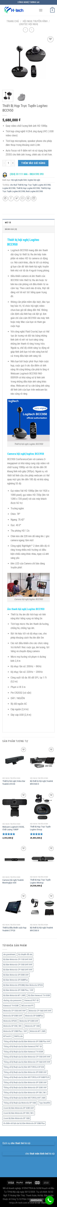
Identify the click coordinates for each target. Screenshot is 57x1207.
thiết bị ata (18, 1036)
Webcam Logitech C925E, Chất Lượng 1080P (13, 828)
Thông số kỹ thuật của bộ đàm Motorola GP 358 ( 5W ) (25, 1092)
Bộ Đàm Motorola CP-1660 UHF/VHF (17, 969)
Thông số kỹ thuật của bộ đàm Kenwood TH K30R (23, 1051)
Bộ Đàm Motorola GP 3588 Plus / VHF (18, 990)
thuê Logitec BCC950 (34, 191)
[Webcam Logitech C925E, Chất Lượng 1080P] (14, 806)
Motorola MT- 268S (37, 1031)
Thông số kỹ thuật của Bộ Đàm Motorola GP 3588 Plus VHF (26, 1041)
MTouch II (7, 1036)
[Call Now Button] (49, 1200)
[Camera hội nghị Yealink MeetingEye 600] (14, 860)
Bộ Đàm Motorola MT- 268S (14, 995)
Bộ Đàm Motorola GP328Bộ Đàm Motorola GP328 (23, 985)
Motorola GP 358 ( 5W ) (12, 1026)
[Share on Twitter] (16, 198)
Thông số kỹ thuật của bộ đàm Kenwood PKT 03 (22, 1046)
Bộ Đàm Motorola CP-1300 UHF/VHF (17, 964)
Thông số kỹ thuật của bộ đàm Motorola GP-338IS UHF (25, 1072)
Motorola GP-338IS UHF (12, 1016)
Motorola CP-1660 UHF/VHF (40, 1010)
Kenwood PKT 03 (31, 1000)
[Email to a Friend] (22, 198)
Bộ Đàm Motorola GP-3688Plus (15, 980)
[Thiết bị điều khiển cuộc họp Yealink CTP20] (14, 907)
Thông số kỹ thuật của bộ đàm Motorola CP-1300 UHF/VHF (26, 1057)
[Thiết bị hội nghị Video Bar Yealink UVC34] (14, 761)
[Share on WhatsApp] (5, 198)
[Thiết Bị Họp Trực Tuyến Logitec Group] (42, 806)
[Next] (49, 61)
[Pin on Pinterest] (28, 198)
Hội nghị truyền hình (35, 21)
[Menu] (41, 10)
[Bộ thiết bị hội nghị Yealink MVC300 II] (42, 907)
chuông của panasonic (12, 1000)
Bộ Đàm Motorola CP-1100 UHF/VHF (17, 959)
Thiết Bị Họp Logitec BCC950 (28, 188)
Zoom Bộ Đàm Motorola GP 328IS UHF (18, 1108)
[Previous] (7, 61)
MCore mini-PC (28, 1005)
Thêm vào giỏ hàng (33, 163)
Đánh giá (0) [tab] (11, 229)
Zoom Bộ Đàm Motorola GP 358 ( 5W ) (18, 1113)
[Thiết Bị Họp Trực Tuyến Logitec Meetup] (42, 860)
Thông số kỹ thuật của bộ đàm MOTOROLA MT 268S (24, 1098)
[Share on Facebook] (11, 198)
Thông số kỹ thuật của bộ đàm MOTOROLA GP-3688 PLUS (26, 1077)
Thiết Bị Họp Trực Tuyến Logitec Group (40, 828)
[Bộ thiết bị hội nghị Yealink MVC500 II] (42, 761)
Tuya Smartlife (44, 1103)
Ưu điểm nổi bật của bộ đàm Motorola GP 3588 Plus (24, 1123)
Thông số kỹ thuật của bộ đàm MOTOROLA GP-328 (23, 1067)
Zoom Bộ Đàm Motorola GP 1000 (16, 1118)
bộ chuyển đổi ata (25, 954)
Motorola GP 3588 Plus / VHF (15, 1031)
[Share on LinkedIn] (33, 198)
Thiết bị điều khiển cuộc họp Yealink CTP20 (14, 929)
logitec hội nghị (28, 24)
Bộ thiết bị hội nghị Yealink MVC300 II (41, 929)
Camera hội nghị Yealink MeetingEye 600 (13, 881)
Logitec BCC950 (8, 188)
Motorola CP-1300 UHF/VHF (14, 1010)
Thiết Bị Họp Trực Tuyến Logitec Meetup (40, 881)
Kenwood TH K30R (11, 1005)
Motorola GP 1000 (32, 1026)
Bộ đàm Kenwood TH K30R (39, 995)
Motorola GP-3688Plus (34, 1016)
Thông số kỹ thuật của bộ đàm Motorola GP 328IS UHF (25, 1082)
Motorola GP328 (9, 1021)
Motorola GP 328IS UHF (28, 1021)
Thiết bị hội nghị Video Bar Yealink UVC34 (13, 782)
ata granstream (9, 954)
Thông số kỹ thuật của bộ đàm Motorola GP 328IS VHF (25, 1087)
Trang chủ (12, 21)
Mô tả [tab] (8, 222)
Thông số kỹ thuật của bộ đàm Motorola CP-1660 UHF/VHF (26, 1062)
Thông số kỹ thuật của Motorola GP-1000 (19, 1103)
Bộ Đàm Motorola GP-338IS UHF (16, 975)
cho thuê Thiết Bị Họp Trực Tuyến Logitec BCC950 (30, 185)
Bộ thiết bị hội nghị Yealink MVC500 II (41, 782)
